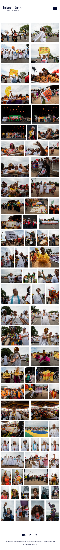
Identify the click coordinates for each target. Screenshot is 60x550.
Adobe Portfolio (30, 544)
